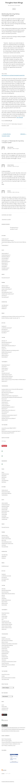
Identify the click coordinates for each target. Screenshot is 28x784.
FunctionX (4, 389)
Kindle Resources (5, 473)
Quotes (4, 440)
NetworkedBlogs (13, 754)
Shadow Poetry (5, 410)
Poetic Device (4, 402)
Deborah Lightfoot (5, 287)
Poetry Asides (4, 368)
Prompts (3, 478)
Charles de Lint (5, 238)
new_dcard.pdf (20, 117)
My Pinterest (4, 329)
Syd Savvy (4, 295)
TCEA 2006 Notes (5, 480)
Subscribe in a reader (6, 219)
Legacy (3, 773)
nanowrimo (4, 350)
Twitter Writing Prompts (6, 374)
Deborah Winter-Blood (6, 342)
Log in (3, 704)
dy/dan (3, 429)
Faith (13, 124)
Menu (14, 8)
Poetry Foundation (5, 405)
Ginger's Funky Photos (6, 289)
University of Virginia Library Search (9, 415)
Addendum (23, 134)
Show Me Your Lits (5, 373)
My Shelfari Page (5, 331)
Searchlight (4, 266)
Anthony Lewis (5, 285)
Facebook (4, 326)
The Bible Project (5, 268)
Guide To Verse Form (6, 390)
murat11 (3, 348)
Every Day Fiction (5, 344)
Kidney (15, 124)
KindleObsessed (5, 316)
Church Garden (8, 739)
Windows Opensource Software (8, 418)
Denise (9, 191)
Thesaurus (4, 413)
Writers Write (4, 420)
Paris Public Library (5, 400)
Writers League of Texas (7, 379)
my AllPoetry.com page (6, 327)
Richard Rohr (4, 263)
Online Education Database (7, 397)
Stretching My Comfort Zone (7, 293)
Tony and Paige (5, 297)
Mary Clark (4, 290)
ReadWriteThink (5, 407)
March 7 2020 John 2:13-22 (15, 743)
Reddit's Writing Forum (6, 352)
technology (14, 758)
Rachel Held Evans (5, 261)
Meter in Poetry (5, 394)
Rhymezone (4, 408)
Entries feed (4, 706)
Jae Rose (4, 770)
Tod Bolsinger (4, 269)
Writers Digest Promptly (6, 377)
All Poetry (4, 340)
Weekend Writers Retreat (7, 376)
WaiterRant (4, 306)
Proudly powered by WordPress (8, 781)
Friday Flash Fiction (5, 365)
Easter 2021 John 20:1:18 (17, 742)
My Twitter (4, 332)
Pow (2, 371)
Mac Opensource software (7, 392)
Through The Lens (5, 277)
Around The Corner (6, 428)
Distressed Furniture (6, 240)
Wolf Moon (4, 482)
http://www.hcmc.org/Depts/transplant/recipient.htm (13, 75)
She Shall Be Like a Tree (6, 292)
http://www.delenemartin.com (13, 727)
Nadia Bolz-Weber (5, 256)
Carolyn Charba (5, 743)
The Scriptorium (5, 411)
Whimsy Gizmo (5, 355)
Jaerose (3, 347)
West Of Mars (4, 353)
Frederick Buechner (6, 255)
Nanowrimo (4, 475)
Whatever (4, 308)
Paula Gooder (4, 259)
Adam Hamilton (5, 253)
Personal (19, 124)
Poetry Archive (5, 403)
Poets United (4, 369)
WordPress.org (5, 709)
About (3, 472)
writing (11, 758)
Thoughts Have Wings (14, 3)
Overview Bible (5, 258)
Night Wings (4, 477)
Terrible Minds (5, 245)
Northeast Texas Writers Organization (9, 395)
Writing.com (4, 381)
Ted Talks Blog (5, 305)
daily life (11, 759)
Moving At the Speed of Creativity (8, 431)
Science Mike (4, 264)
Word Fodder (4, 356)
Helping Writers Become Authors (8, 345)
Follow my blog (14, 761)
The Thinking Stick (5, 432)
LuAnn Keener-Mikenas (6, 242)
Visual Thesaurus (5, 416)
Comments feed (5, 708)
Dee (2, 739)
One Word (4, 366)
